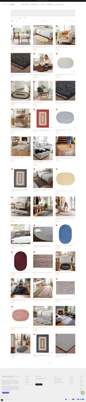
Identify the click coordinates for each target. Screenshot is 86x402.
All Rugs (43, 4)
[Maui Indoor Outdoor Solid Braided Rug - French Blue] (65, 234)
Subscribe (39, 384)
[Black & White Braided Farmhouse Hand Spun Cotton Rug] (65, 288)
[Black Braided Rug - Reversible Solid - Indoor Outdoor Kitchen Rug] (65, 261)
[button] (13, 49)
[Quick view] (29, 44)
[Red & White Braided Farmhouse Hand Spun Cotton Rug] (20, 316)
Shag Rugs (71, 382)
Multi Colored (82, 385)
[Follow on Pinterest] (7, 396)
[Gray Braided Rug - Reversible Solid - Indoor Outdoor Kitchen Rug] (20, 343)
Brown (81, 379)
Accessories (50, 4)
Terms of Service (27, 382)
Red (80, 388)
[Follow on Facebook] (2, 396)
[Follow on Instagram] (4, 396)
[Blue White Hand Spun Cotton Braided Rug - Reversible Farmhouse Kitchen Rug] (65, 118)
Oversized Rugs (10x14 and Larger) (59, 382)
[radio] (12, 20)
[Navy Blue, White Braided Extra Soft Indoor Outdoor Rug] (65, 316)
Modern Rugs (72, 379)
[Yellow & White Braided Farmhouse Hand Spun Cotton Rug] (65, 179)
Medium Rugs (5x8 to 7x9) (58, 379)
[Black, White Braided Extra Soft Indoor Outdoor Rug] (43, 206)
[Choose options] (29, 42)
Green (81, 382)
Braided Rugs (25, 4)
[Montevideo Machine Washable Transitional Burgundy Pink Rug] (43, 261)
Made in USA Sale (59, 4)
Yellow (81, 391)
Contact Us (26, 379)
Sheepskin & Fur (35, 4)
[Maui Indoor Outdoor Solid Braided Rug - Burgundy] (20, 261)
